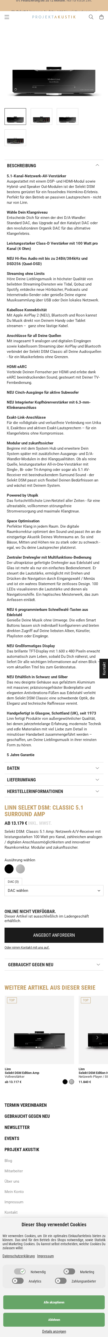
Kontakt (11, 1212)
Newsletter (17, 1127)
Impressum (14, 1202)
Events (12, 1138)
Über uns (12, 1181)
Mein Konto (14, 1191)
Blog (8, 1160)
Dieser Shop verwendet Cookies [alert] (54, 1224)
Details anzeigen (54, 1331)
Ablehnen (54, 1320)
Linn (11, 807)
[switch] (20, 1271)
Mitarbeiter (14, 1171)
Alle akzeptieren (54, 1302)
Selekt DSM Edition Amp (22, 1073)
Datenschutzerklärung (19, 1256)
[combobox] (54, 890)
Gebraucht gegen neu (27, 1116)
